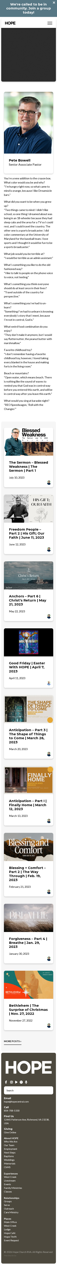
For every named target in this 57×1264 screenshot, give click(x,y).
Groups (8, 1201)
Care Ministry (11, 1212)
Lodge (7, 1229)
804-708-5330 (11, 1110)
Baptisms (9, 1156)
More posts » (12, 1041)
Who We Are (10, 1141)
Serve (7, 1204)
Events (7, 1184)
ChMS (7, 1167)
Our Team (9, 1145)
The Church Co (10, 1255)
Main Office (10, 1222)
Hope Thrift (10, 1236)
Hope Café (9, 1233)
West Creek (10, 1176)
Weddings (9, 1159)
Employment (10, 1148)
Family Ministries (13, 1187)
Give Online (10, 1132)
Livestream (10, 1180)
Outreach (9, 1208)
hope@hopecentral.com (16, 1101)
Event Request (11, 1240)
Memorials (9, 1163)
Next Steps (10, 1152)
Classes (8, 1191)
